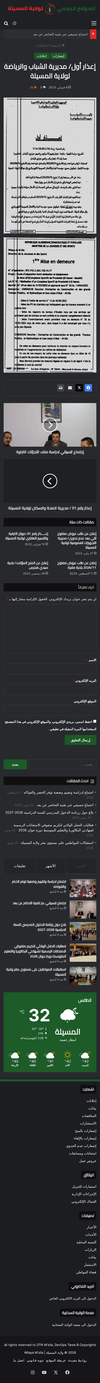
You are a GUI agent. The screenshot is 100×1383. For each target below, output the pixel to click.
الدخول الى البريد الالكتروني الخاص (72, 1298)
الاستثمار (90, 1265)
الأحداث (90, 1235)
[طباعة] (60, 387)
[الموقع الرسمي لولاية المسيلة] (50, 9)
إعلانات (42, 56)
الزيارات (90, 1250)
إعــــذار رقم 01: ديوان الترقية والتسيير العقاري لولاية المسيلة (26, 535)
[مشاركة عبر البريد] (70, 387)
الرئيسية (56, 45)
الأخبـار (91, 1227)
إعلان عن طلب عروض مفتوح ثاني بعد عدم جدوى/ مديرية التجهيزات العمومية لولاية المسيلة (76, 540)
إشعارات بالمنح (85, 1131)
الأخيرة (81, 865)
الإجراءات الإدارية (84, 1194)
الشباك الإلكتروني (83, 1201)
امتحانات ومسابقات (82, 1153)
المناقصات (89, 1116)
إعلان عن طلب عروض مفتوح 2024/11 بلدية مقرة (76, 565)
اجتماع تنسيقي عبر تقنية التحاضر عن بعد (60, 34)
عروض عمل (87, 1161)
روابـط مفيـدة (77, 1360)
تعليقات (19, 865)
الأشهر (51, 865)
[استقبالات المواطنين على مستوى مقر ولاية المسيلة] (83, 976)
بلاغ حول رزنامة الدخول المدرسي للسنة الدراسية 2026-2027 (49, 812)
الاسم (91, 660)
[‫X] (79, 387)
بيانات (92, 1108)
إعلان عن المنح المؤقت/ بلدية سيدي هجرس (27, 565)
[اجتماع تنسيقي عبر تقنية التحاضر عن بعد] (83, 910)
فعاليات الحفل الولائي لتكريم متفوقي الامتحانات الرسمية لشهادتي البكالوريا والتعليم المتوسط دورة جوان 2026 (35, 951)
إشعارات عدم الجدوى (81, 1146)
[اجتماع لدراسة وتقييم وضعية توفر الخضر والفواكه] (83, 888)
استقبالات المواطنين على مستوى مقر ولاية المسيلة (57, 843)
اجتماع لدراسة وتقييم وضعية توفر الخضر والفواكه (58, 792)
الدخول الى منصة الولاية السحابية (74, 1325)
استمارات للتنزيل (84, 1186)
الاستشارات (88, 1123)
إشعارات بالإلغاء (85, 1138)
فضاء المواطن (86, 1272)
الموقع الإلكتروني (85, 701)
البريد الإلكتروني (84, 680)
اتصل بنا (18, 1360)
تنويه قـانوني (35, 1360)
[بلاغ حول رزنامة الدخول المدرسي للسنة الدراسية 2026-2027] (83, 931)
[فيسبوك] (88, 387)
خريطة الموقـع (56, 1360)
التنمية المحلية (86, 1242)
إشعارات (41, 45)
